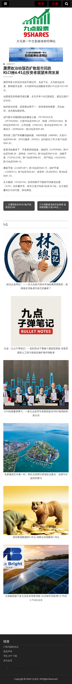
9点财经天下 (10, 64)
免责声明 (7, 651)
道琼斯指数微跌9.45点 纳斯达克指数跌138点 (36, 537)
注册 (55, 3)
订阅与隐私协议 (11, 646)
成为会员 (7, 660)
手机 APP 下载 (10, 655)
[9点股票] (36, 23)
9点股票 (35, 679)
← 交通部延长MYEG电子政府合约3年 (18, 206)
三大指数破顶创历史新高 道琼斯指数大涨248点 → (52, 206)
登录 (41, 3)
